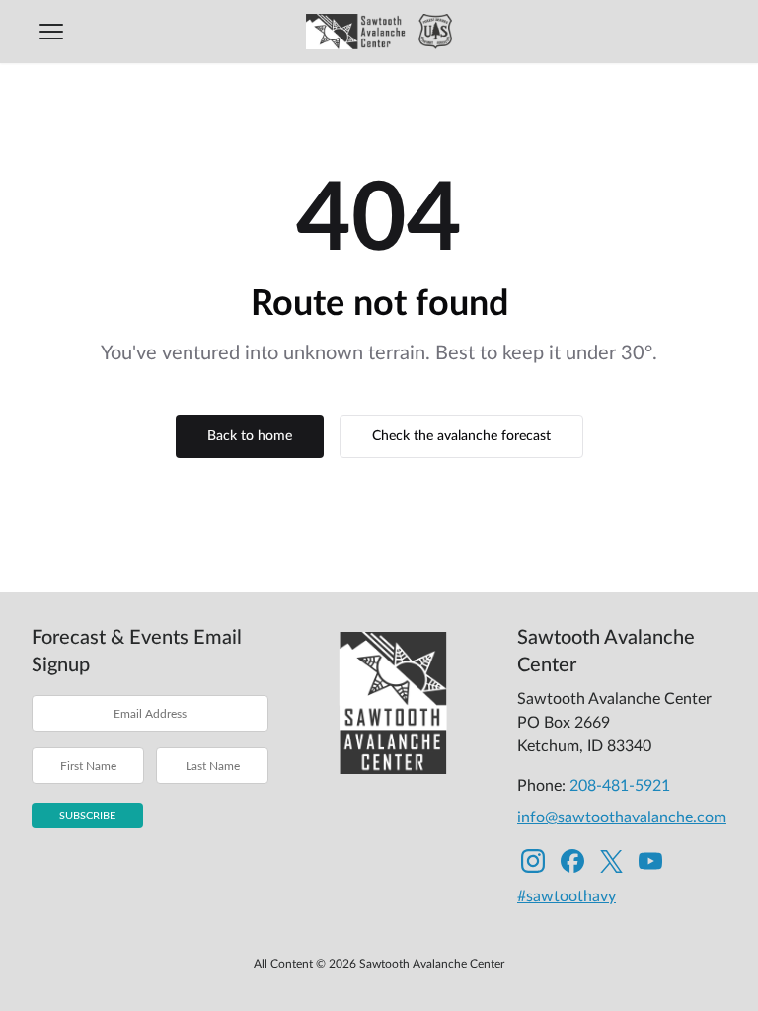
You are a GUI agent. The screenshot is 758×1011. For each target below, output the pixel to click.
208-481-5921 (619, 786)
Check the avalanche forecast (461, 436)
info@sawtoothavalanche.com (621, 817)
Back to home (249, 436)
